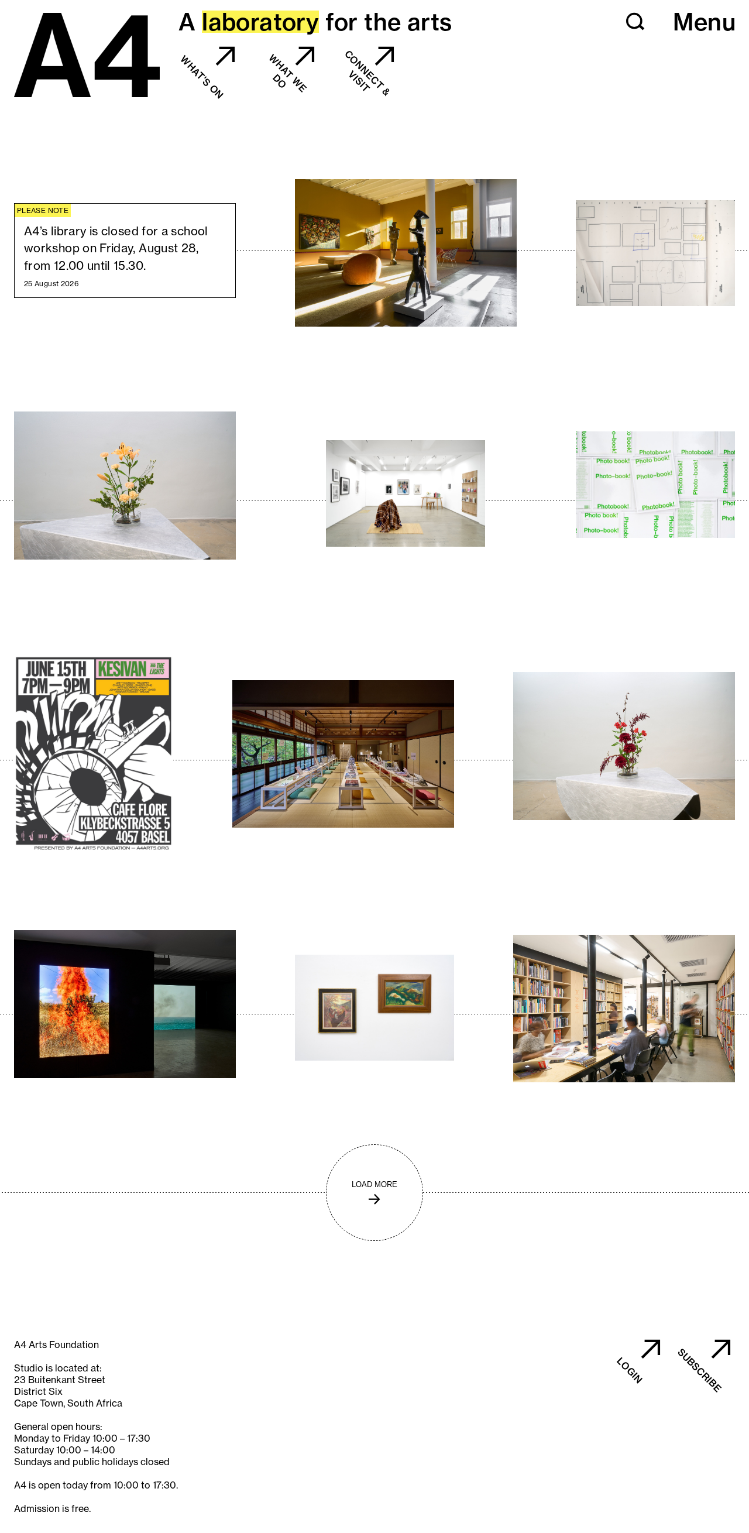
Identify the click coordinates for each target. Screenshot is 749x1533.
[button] (635, 21)
